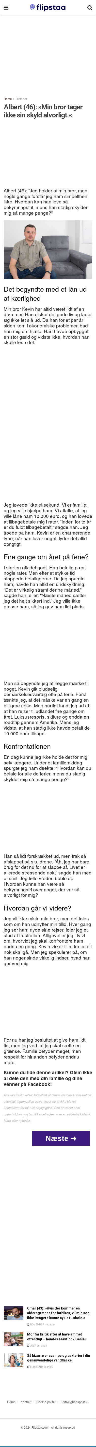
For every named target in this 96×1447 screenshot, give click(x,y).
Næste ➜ (61, 1138)
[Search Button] (89, 7)
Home (8, 99)
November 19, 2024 (42, 1324)
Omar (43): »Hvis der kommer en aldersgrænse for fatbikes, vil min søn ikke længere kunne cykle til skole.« (58, 1313)
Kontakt (26, 1401)
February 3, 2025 (41, 1367)
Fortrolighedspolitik (74, 1401)
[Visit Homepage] (48, 7)
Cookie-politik (46, 1401)
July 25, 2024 (38, 1345)
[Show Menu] (6, 7)
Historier (21, 99)
